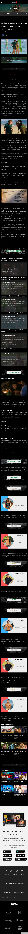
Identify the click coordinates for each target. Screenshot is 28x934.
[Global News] (8, 913)
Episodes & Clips (7, 13)
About (23, 13)
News (14, 13)
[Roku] (20, 855)
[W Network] (20, 928)
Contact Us (14, 874)
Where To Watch (20, 888)
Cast (18, 13)
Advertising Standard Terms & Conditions (14, 883)
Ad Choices (25, 933)
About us (7, 874)
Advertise (6, 888)
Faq (12, 888)
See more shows (14, 800)
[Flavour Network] (8, 920)
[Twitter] (6, 35)
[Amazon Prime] (7, 855)
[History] (19, 913)
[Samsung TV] (7, 859)
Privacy (22, 874)
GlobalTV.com (12, 74)
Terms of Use (14, 879)
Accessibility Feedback (19, 892)
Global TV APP (7, 892)
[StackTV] (8, 928)
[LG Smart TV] (21, 859)
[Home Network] (19, 920)
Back (2, 19)
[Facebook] (2, 35)
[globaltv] (14, 2)
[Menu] (1, 2)
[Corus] (14, 904)
